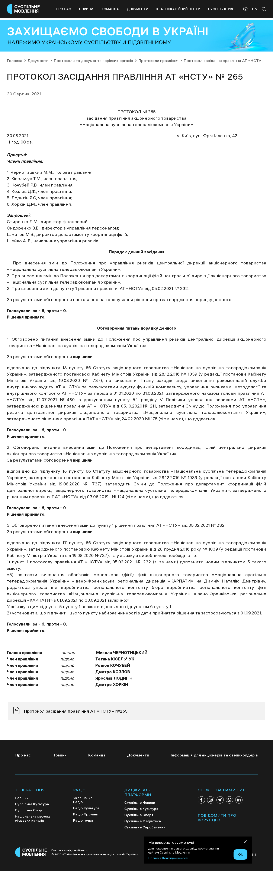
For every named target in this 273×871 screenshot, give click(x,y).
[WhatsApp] (229, 800)
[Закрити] (245, 842)
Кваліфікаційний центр (178, 9)
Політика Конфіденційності (168, 858)
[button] (246, 9)
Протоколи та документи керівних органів (93, 61)
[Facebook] (201, 800)
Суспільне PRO (221, 9)
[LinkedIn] (239, 800)
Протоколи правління (158, 61)
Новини (86, 9)
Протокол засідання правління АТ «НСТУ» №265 (76, 711)
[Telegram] (220, 800)
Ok (240, 854)
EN (254, 9)
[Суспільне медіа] (31, 852)
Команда (110, 9)
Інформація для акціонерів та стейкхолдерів (214, 755)
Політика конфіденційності (69, 850)
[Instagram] (210, 800)
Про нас (63, 9)
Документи (137, 9)
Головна (14, 61)
